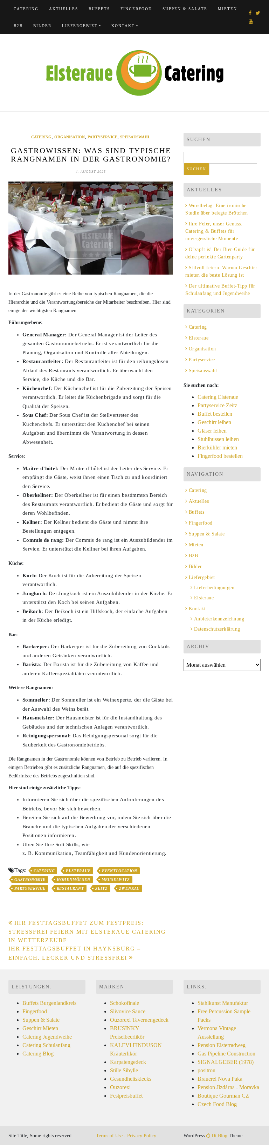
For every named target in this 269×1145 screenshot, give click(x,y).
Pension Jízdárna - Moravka (228, 1087)
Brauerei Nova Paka (220, 1079)
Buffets (99, 9)
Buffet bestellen (215, 414)
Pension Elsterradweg (222, 1045)
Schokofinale (124, 1003)
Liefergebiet (80, 26)
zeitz (101, 888)
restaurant (70, 888)
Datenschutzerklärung (217, 629)
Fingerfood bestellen (220, 456)
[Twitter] (258, 13)
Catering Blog (38, 1054)
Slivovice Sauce (127, 1011)
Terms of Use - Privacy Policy (126, 1135)
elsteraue (78, 871)
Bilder (42, 26)
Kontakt (123, 26)
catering (44, 871)
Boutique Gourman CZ (223, 1096)
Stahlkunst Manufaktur (223, 1003)
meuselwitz (116, 879)
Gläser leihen (212, 431)
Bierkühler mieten (217, 447)
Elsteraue (198, 338)
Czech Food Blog (217, 1104)
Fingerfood (136, 9)
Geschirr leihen (214, 422)
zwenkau (129, 888)
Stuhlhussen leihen (218, 439)
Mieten (227, 9)
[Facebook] (250, 13)
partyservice (30, 888)
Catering (26, 9)
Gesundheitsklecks (130, 1079)
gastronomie (30, 879)
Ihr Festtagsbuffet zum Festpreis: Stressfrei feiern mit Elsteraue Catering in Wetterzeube (87, 931)
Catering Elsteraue (218, 397)
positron (206, 1070)
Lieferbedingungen (214, 587)
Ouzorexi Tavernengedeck (139, 1020)
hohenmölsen (73, 879)
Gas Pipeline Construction (226, 1054)
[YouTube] (251, 21)
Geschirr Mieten (40, 1028)
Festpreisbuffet (126, 1096)
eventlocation (119, 871)
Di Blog (218, 1135)
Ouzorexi (120, 1087)
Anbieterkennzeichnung (219, 618)
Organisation (69, 137)
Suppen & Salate (185, 9)
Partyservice (102, 137)
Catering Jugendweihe (47, 1037)
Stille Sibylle (124, 1070)
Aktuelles (63, 9)
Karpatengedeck (128, 1062)
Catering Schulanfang (46, 1045)
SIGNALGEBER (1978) (226, 1062)
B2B (18, 26)
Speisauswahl (135, 137)
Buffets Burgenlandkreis (49, 1003)
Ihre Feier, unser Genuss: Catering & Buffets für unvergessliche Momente (213, 231)
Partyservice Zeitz (217, 405)
